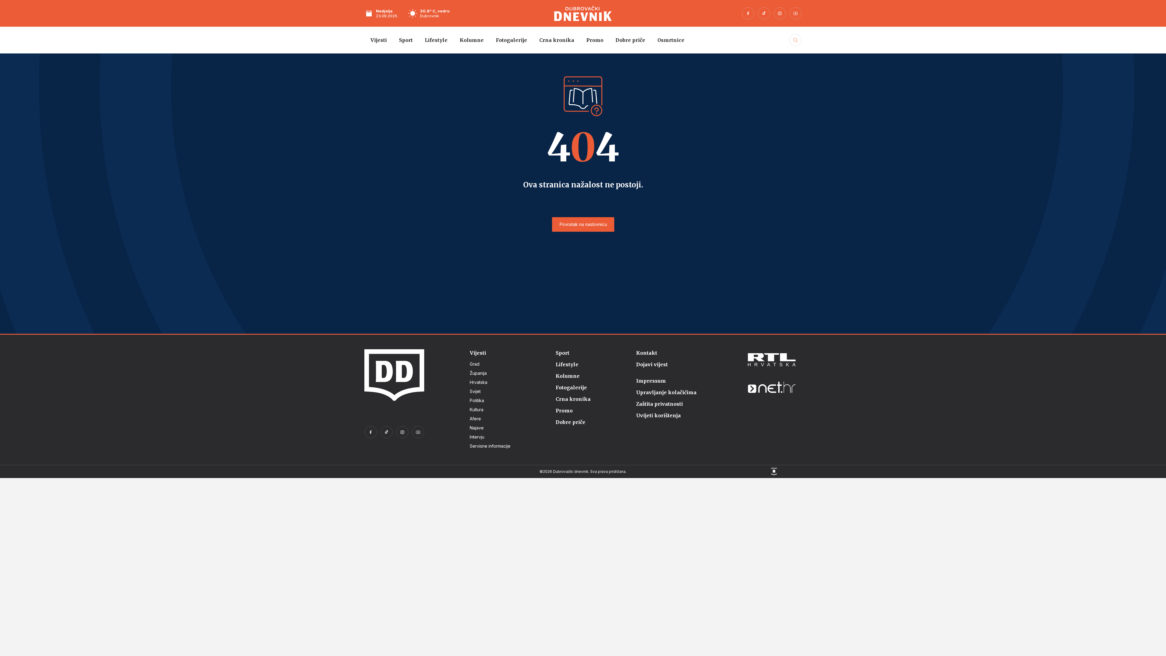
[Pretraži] (795, 46)
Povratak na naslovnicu (583, 224)
